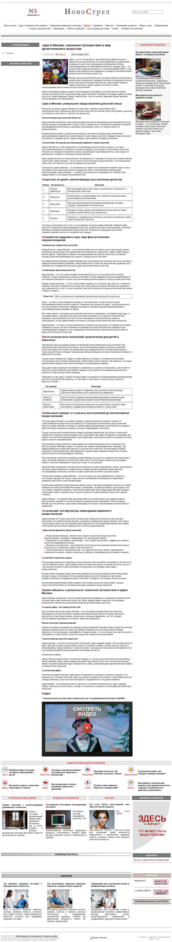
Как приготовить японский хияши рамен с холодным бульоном (152, 53)
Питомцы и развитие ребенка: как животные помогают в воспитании (66, 772)
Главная (10, 53)
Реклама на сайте (50, 936)
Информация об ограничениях (29, 936)
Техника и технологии (132, 28)
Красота (110, 25)
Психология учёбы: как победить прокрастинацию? (152, 772)
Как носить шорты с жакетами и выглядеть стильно (24, 786)
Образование (161, 25)
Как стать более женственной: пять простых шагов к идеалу (109, 805)
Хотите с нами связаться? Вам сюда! (151, 860)
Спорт (115, 28)
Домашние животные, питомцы (65, 25)
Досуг (87, 25)
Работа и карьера (75, 28)
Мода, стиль (146, 25)
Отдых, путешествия (40, 28)
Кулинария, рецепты (127, 25)
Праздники (58, 28)
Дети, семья (10, 25)
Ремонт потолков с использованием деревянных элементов (22, 806)
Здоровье (98, 25)
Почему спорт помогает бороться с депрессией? (106, 786)
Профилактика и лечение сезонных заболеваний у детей (21, 772)
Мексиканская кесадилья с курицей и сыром (149, 96)
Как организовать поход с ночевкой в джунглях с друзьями (64, 786)
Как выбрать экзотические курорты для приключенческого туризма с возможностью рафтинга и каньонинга (154, 786)
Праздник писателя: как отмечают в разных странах (108, 772)
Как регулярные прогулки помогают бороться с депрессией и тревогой (66, 885)
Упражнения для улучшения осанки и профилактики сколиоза (110, 885)
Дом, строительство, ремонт (33, 25)
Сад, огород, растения (98, 28)
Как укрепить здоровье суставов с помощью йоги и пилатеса (22, 885)
